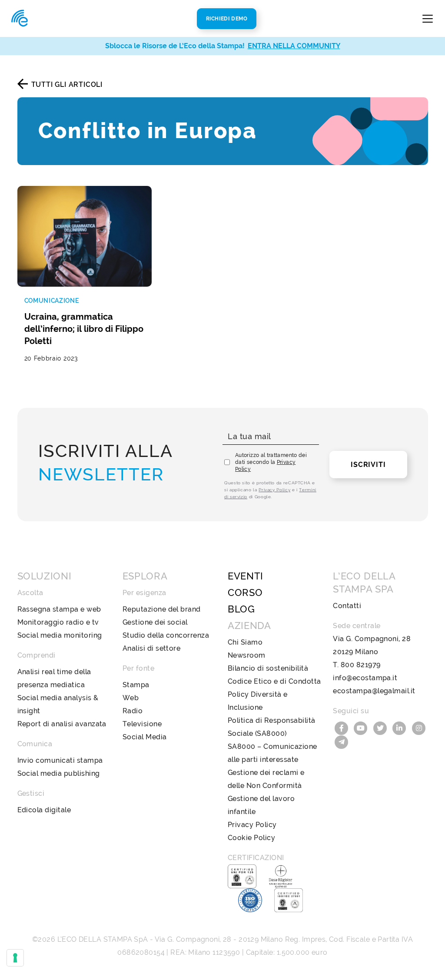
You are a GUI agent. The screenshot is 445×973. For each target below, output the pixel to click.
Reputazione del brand (162, 609)
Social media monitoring (59, 635)
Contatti (347, 606)
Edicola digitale (44, 810)
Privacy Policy (274, 490)
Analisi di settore (152, 648)
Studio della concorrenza (166, 635)
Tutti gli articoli (67, 84)
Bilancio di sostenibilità (268, 668)
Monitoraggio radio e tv (58, 622)
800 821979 (361, 665)
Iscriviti (368, 464)
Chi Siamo (245, 642)
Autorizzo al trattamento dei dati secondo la (271, 462)
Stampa (136, 685)
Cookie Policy (251, 838)
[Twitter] (381, 727)
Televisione (142, 724)
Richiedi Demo (227, 19)
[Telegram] (341, 741)
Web (131, 698)
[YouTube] (362, 727)
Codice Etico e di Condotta (274, 681)
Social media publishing (58, 773)
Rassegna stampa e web (59, 609)
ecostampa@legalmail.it (374, 691)
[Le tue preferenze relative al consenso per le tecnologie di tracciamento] (15, 958)
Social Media (145, 737)
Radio (133, 711)
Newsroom (247, 655)
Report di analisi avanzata (61, 724)
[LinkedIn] (400, 727)
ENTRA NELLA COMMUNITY (294, 46)
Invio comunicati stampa (60, 760)
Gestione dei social (155, 622)
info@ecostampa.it (365, 678)
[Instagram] (419, 727)
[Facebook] (342, 727)
